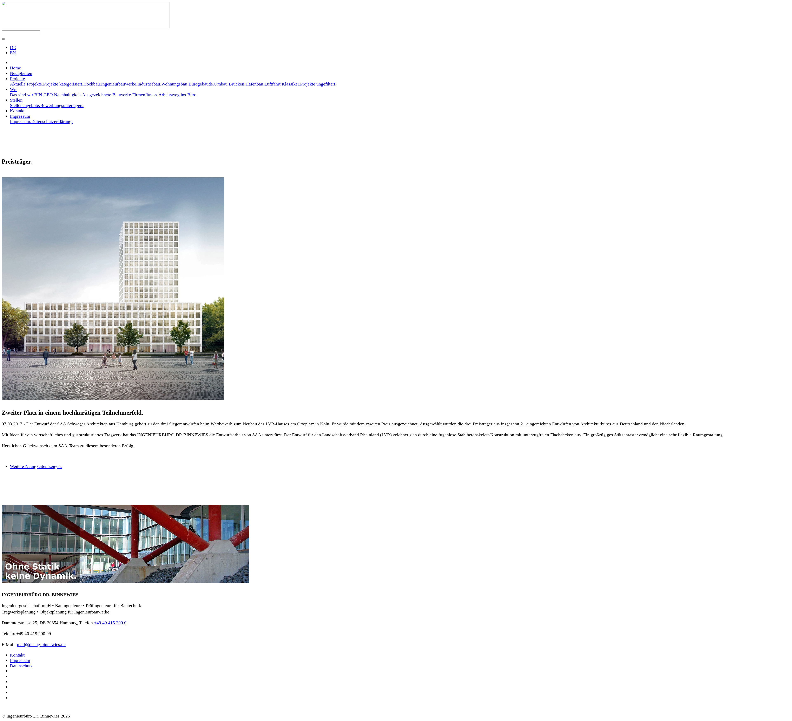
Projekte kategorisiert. (63, 84)
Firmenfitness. (145, 94)
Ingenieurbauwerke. (119, 84)
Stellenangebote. (25, 105)
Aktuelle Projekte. (26, 84)
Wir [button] (13, 89)
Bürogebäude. (201, 84)
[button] (3, 39)
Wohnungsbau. (175, 84)
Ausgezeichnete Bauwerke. (107, 94)
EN (13, 52)
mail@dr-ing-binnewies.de (41, 644)
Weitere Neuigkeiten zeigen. (36, 466)
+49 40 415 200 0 (110, 622)
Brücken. (237, 84)
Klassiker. (291, 84)
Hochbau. (92, 84)
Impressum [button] (20, 116)
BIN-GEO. (44, 94)
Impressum (20, 660)
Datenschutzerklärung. (52, 121)
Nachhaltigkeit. (68, 94)
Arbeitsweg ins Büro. (178, 94)
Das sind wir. (22, 94)
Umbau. (221, 84)
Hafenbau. (254, 84)
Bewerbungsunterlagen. (62, 105)
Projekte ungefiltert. (318, 84)
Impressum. (20, 121)
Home (15, 67)
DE (13, 47)
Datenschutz (21, 665)
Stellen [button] (16, 100)
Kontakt (17, 110)
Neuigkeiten (21, 73)
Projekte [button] (17, 78)
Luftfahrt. (273, 84)
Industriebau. (149, 84)
